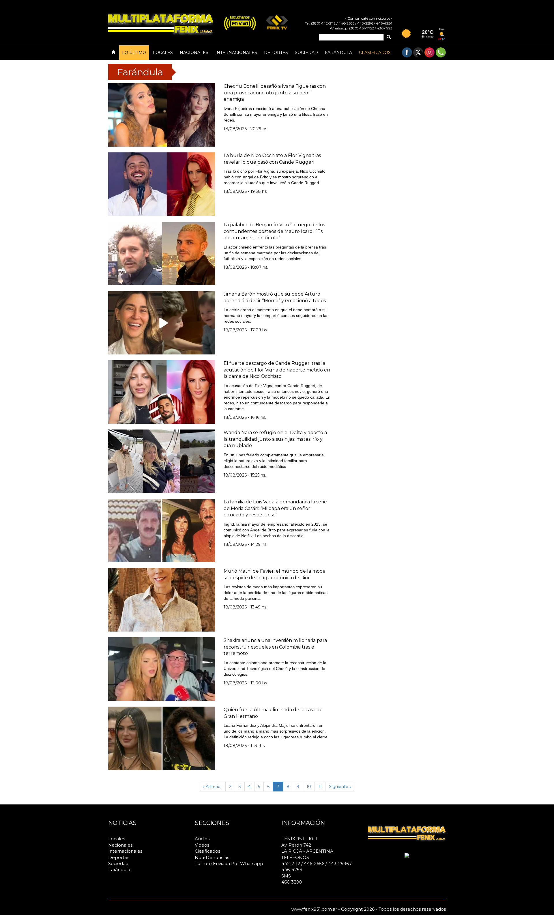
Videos (202, 845)
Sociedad (306, 52)
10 (308, 786)
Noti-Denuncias (212, 857)
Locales (163, 52)
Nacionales (194, 52)
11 (320, 786)
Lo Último (134, 52)
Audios (202, 838)
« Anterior (212, 786)
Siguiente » (340, 786)
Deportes (276, 52)
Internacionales (236, 52)
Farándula (338, 52)
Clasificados (375, 52)
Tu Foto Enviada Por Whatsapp (229, 863)
